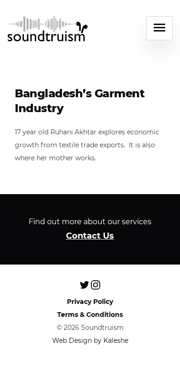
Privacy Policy (90, 301)
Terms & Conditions (90, 314)
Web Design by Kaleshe (90, 340)
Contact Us (90, 236)
